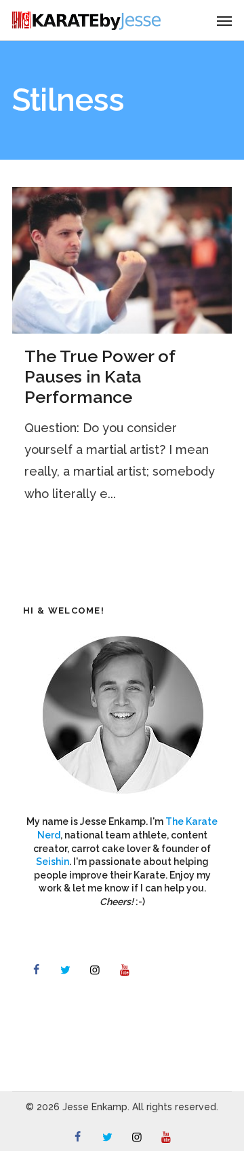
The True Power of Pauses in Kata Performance (99, 376)
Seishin (52, 861)
